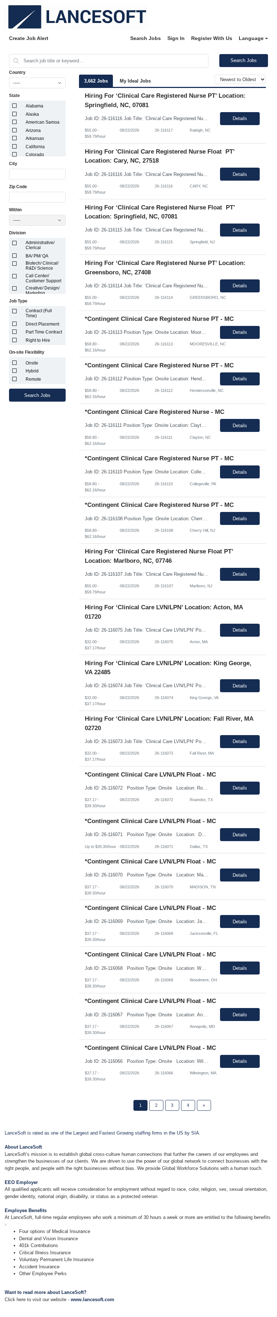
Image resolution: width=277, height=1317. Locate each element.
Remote (33, 379)
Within (15, 209)
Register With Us (211, 38)
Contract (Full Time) (39, 313)
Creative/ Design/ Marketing (43, 291)
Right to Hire (38, 340)
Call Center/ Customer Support (43, 278)
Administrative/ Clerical (40, 245)
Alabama (34, 106)
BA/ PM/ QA (37, 255)
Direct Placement (42, 324)
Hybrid (32, 371)
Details (240, 118)
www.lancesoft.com (92, 1299)
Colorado (35, 154)
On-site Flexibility (26, 352)
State (14, 95)
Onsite (32, 363)
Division (17, 232)
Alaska (32, 114)
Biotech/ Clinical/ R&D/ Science (42, 266)
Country (17, 72)
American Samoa (43, 122)
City (13, 163)
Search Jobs (145, 38)
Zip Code (18, 186)
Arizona (33, 130)
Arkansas (35, 138)
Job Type (18, 301)
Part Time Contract (44, 332)
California (35, 146)
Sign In (176, 38)
